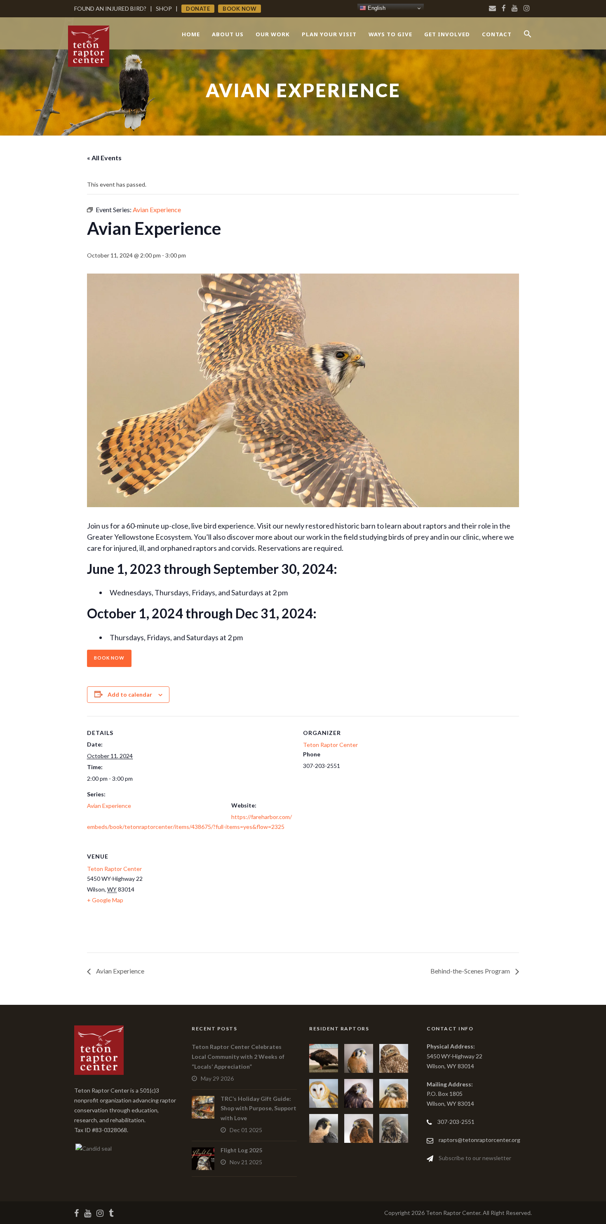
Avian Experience (109, 805)
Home (191, 34)
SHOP (164, 8)
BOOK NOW (239, 8)
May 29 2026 (217, 1078)
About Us (228, 34)
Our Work (273, 34)
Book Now (109, 657)
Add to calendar (130, 694)
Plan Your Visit (329, 34)
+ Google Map (105, 899)
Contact (497, 34)
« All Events (104, 157)
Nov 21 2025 (246, 1161)
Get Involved (447, 34)
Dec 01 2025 (246, 1129)
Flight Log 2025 (241, 1150)
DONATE (198, 8)
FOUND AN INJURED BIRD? (110, 8)
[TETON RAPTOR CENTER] (93, 1147)
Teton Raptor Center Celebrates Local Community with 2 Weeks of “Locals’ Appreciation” (238, 1056)
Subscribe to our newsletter (475, 1157)
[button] (528, 41)
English (375, 8)
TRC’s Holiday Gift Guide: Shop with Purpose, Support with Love (258, 1108)
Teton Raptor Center (330, 744)
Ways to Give (390, 34)
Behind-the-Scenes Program (470, 971)
